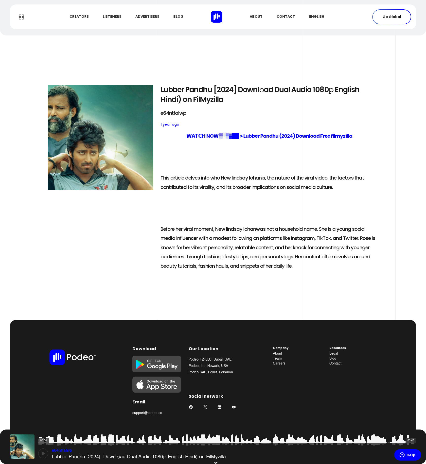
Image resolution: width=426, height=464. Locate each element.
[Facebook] (191, 407)
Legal (333, 353)
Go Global (392, 16)
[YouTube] (233, 407)
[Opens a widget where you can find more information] (407, 455)
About (277, 353)
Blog (332, 358)
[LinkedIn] (219, 407)
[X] (205, 407)
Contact (335, 363)
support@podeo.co (147, 412)
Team (277, 358)
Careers (279, 363)
